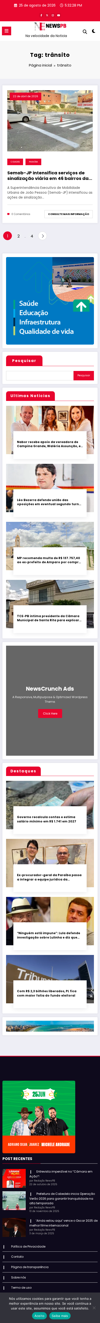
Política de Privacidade (28, 1246)
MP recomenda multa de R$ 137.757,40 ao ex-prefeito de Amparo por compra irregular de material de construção (49, 560)
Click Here (50, 713)
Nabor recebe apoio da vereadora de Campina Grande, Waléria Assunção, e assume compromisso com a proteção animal (49, 444)
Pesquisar (24, 360)
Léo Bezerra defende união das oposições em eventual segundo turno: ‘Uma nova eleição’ (49, 502)
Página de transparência (30, 1267)
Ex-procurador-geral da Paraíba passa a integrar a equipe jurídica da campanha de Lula (49, 877)
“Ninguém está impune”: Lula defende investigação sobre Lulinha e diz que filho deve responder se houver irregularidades (48, 935)
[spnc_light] (94, 32)
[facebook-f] (41, 15)
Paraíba (33, 161)
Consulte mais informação (68, 214)
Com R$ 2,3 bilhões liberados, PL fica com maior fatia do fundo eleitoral (46, 993)
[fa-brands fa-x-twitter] (47, 15)
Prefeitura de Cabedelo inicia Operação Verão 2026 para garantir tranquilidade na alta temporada (62, 1198)
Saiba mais (60, 1316)
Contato (17, 1257)
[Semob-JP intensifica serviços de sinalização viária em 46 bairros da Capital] (50, 120)
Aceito (39, 1316)
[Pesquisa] (85, 32)
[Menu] (6, 31)
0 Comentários (20, 214)
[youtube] (59, 15)
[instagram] (53, 15)
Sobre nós (18, 1277)
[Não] (94, 1307)
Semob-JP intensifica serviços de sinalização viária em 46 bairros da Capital (48, 175)
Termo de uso (21, 1288)
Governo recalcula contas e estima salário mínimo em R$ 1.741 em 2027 (46, 819)
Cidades (15, 161)
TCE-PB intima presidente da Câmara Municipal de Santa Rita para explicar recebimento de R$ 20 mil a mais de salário (48, 618)
